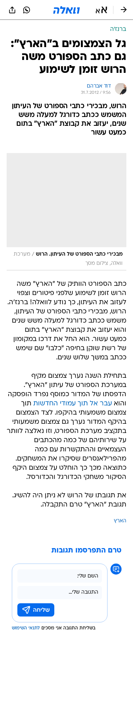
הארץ (120, 521)
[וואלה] (66, 10)
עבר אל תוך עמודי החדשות (72, 403)
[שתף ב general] (12, 10)
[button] (101, 10)
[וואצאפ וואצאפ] (26, 10)
